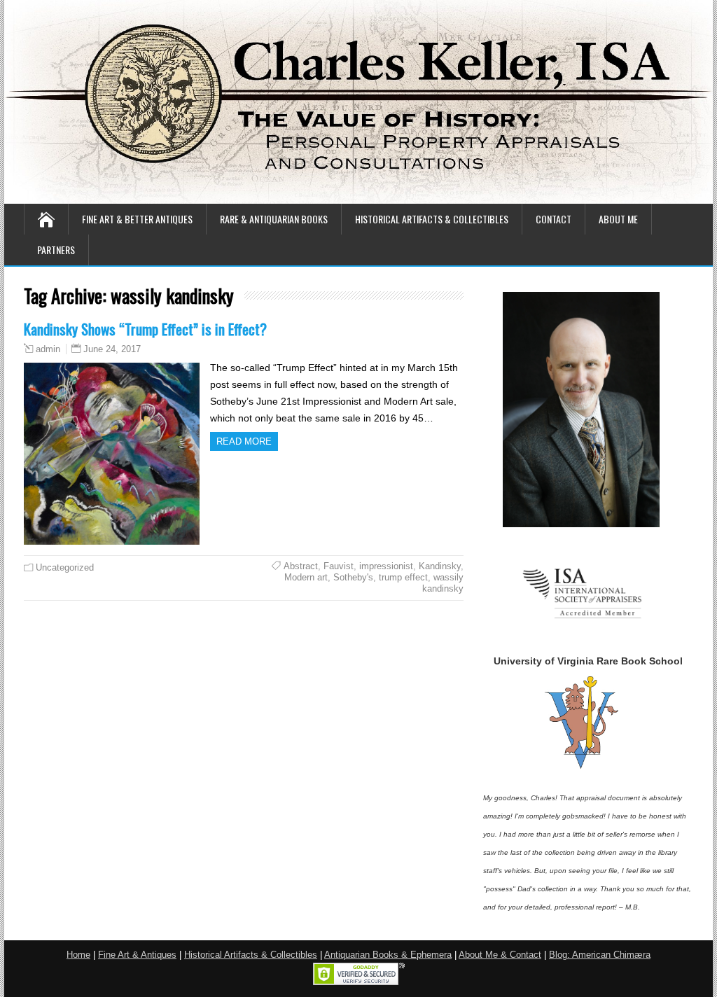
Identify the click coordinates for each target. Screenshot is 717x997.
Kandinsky (440, 566)
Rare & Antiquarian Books (274, 218)
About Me (618, 218)
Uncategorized (65, 567)
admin (48, 349)
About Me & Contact (500, 955)
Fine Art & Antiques (137, 955)
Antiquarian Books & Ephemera (388, 955)
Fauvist (338, 566)
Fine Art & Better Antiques (137, 218)
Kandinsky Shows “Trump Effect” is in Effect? (145, 329)
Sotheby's (353, 577)
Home (78, 955)
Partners (56, 249)
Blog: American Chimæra (599, 955)
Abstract (301, 566)
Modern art (306, 577)
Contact (553, 218)
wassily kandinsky (443, 583)
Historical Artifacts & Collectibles (431, 218)
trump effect (403, 577)
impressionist (386, 566)
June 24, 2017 (112, 349)
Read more (244, 441)
